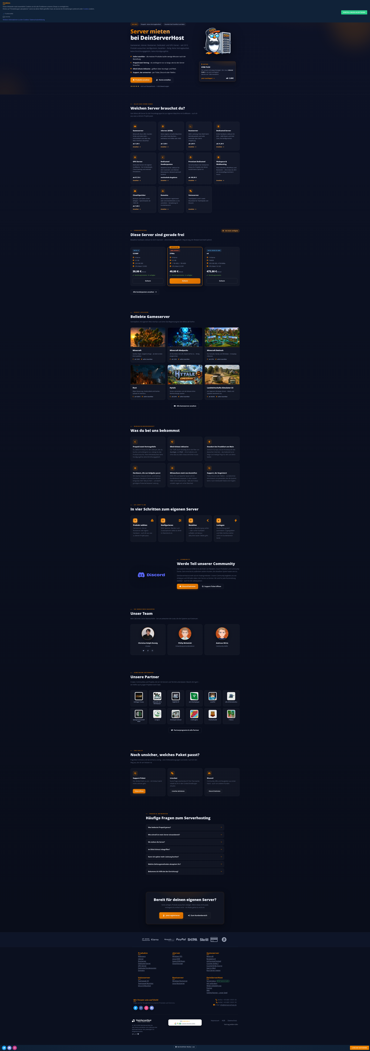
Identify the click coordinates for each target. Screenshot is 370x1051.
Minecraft (210, 956)
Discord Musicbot (144, 986)
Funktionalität (9, 13)
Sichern (148, 281)
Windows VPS (177, 956)
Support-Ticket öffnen (212, 586)
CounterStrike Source (214, 966)
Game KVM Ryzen (178, 961)
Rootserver (142, 961)
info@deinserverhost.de (228, 1005)
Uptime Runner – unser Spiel (217, 993)
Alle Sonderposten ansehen (143, 292)
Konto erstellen (165, 80)
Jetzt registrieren (173, 915)
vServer (141, 959)
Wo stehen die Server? (156, 842)
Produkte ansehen (142, 80)
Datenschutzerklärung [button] (37, 20)
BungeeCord (211, 959)
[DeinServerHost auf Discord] (9, 1047)
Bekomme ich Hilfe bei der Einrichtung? (163, 871)
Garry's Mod (211, 968)
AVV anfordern (212, 983)
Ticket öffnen (139, 791)
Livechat (7, 16)
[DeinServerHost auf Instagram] (152, 650)
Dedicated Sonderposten (147, 968)
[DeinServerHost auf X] (143, 650)
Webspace (142, 956)
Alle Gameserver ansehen (186, 406)
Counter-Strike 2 (212, 963)
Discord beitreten (189, 586)
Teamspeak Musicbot (145, 983)
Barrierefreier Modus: (186, 1047)
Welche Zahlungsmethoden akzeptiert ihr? (164, 864)
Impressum (215, 1020)
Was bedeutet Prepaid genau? (159, 827)
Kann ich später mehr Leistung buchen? (163, 857)
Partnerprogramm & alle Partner (186, 730)
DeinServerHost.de (147, 1025)
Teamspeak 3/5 (143, 981)
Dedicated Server (144, 963)
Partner (209, 988)
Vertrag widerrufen (231, 1024)
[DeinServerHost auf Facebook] (148, 650)
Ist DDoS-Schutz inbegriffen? (159, 849)
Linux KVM (176, 959)
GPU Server (142, 966)
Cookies (86, 9)
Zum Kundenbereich (199, 915)
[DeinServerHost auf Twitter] (4, 1047)
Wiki (208, 990)
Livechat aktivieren (359, 1048)
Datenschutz (232, 1020)
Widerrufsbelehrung (214, 986)
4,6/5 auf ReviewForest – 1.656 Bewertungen (155, 86)
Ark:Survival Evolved (214, 961)
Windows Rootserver (180, 981)
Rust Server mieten (213, 970)
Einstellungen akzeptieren (354, 12)
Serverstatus (211, 981)
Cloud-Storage (177, 963)
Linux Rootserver (178, 983)
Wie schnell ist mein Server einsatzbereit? (164, 835)
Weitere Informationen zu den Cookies (16, 20)
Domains (141, 970)
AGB (223, 1020)
